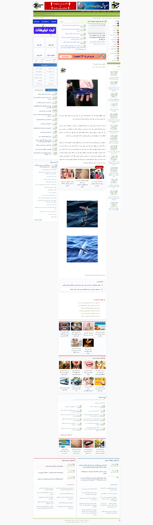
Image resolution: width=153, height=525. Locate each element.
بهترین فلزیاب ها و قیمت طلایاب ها (114, 110)
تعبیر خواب (36, 60)
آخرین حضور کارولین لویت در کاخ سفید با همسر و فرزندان (108, 489)
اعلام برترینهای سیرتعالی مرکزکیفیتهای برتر (88, 305)
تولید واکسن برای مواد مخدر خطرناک (43, 145)
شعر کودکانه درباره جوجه (51, 204)
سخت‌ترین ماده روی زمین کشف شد (44, 102)
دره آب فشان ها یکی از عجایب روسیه (49, 195)
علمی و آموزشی (116, 17)
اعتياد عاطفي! (53, 216)
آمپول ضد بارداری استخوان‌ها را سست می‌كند (88, 302)
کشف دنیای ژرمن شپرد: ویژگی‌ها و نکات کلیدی (113, 78)
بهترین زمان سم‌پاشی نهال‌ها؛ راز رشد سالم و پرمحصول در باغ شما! (114, 121)
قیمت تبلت (52, 80)
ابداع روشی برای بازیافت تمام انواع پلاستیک (42, 128)
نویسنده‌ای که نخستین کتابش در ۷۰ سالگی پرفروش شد (50, 472)
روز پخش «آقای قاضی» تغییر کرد (66, 493)
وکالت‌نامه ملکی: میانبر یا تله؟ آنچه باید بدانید (114, 152)
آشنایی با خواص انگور (52, 189)
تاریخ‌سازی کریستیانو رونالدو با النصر (66, 502)
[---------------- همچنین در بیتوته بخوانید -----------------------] (68, 460)
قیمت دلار (52, 74)
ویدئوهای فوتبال (39, 71)
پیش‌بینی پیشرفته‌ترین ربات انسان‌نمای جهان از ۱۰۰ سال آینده (42, 153)
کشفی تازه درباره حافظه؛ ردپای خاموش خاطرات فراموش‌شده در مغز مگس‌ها (97, 37)
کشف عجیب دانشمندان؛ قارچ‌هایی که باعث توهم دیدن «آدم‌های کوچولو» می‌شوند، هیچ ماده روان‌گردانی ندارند (73, 47)
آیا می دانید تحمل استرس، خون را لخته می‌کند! (68, 415)
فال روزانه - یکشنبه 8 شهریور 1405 (49, 169)
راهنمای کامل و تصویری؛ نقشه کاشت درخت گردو (114, 142)
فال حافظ (51, 45)
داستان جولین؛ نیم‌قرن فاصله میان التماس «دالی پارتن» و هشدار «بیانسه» (64, 489)
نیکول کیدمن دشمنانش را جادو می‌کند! (54, 466)
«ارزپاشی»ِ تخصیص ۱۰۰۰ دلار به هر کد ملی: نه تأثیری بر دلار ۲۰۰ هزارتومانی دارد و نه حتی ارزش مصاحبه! (108, 505)
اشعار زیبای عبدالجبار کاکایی (51, 181)
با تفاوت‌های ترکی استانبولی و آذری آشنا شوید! (114, 132)
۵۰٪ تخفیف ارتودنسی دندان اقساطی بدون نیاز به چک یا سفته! (85, 289)
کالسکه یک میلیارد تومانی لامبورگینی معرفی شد (46, 498)
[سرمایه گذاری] (82, 56)
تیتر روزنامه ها (51, 83)
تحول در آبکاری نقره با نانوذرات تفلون (71, 42)
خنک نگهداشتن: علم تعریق (70, 406)
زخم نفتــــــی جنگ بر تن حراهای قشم (109, 493)
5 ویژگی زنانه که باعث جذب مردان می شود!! (47, 211)
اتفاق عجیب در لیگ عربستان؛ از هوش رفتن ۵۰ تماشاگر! (45, 502)
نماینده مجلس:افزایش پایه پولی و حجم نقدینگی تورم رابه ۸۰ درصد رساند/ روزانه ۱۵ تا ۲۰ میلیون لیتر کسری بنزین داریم (93, 478)
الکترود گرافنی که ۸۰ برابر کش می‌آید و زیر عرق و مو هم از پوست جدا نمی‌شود (91, 419)
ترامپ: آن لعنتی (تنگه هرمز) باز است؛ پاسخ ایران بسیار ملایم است (89, 493)
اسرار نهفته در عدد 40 (94, 406)
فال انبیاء (39, 45)
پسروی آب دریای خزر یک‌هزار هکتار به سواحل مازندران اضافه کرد (109, 512)
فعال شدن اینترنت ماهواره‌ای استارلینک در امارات (47, 197)
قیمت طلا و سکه (50, 71)
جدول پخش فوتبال (38, 77)
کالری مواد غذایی (38, 74)
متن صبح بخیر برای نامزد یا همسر (50, 179)
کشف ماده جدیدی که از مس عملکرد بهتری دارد (68, 429)
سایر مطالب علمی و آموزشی (66, 434)
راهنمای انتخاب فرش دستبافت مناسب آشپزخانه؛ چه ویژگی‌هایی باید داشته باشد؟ (46, 201)
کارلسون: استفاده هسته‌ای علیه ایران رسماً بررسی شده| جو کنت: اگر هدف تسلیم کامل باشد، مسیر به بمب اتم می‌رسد (89, 512)
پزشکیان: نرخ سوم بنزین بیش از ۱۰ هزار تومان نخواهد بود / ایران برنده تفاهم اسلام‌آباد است (108, 499)
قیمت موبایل (51, 77)
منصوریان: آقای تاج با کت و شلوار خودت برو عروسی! (65, 507)
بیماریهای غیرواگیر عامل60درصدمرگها (89, 308)
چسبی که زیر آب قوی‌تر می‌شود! (72, 33)
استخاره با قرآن (51, 55)
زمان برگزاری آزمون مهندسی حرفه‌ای (89, 316)
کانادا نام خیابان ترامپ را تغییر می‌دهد (89, 488)
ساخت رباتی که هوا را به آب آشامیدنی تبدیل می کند (42, 98)
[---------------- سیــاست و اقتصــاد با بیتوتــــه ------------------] (111, 460)
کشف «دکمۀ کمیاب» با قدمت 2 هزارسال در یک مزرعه (65, 498)
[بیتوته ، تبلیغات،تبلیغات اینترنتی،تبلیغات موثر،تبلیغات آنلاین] (60, 6)
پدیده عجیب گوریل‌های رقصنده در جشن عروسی (45, 493)
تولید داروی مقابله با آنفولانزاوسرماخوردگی (88, 310)
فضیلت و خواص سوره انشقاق (50, 187)
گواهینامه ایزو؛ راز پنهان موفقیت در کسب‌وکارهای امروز (114, 175)
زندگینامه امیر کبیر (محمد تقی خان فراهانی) (92, 424)
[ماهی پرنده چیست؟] (82, 93)
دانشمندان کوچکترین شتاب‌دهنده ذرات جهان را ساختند (42, 115)
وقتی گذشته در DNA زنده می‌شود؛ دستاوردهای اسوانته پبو (114, 187)
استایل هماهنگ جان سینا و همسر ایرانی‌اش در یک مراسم (50, 479)
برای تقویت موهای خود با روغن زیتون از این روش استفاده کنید (45, 208)
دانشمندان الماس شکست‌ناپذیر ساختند (71, 25)
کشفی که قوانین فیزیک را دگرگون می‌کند (69, 419)
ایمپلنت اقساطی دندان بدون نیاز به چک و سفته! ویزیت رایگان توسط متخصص (82, 285)
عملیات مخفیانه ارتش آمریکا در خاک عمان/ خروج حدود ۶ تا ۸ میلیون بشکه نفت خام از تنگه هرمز (88, 505)
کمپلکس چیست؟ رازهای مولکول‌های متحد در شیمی (113, 209)
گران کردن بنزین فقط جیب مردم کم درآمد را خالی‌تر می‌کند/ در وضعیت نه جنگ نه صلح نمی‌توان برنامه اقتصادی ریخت (92, 466)
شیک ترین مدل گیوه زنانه (51, 176)
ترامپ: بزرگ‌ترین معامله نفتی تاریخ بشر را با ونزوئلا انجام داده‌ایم (93, 472)
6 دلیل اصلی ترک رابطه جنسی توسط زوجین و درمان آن (45, 184)
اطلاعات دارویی (39, 68)
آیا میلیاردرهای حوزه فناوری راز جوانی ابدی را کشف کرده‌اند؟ (91, 415)
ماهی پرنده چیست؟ (99, 64)
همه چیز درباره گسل (52, 214)
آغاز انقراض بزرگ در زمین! (93, 410)
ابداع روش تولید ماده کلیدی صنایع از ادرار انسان (71, 29)
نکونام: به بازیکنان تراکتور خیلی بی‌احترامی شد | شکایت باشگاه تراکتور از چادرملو (44, 507)
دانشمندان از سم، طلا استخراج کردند (43, 119)
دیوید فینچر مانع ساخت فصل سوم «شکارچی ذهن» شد (46, 489)
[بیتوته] (38, 9)
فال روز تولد (42, 60)
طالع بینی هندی (54, 60)
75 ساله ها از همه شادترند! (45, 132)
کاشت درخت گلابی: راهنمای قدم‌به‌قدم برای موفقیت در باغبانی (113, 163)
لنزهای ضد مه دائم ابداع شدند (45, 111)
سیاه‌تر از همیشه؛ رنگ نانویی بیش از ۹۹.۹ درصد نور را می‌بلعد (71, 38)
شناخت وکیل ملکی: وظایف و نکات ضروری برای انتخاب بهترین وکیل (113, 89)
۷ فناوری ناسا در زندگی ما (46, 123)
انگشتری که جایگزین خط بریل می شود (43, 149)
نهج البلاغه (40, 80)
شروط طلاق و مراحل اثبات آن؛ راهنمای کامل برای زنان (113, 100)
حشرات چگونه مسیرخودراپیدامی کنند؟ (89, 313)
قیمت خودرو (51, 68)
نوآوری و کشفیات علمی (106, 17)
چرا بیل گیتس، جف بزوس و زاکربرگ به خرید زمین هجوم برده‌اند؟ (42, 166)
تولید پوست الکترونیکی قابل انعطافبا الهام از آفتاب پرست (42, 106)
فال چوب (48, 60)
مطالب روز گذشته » (38, 219)
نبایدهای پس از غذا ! (52, 192)
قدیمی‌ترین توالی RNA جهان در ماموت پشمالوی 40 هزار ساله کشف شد (43, 140)
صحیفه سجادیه (39, 83)
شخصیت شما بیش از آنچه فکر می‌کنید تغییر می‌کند (68, 411)
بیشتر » (61, 21)
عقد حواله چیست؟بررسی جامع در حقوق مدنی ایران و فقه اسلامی (113, 198)
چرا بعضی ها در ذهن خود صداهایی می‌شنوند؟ (69, 424)
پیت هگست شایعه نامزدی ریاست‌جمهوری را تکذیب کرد (88, 499)
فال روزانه (39, 55)
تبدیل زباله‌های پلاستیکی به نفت (45, 136)
